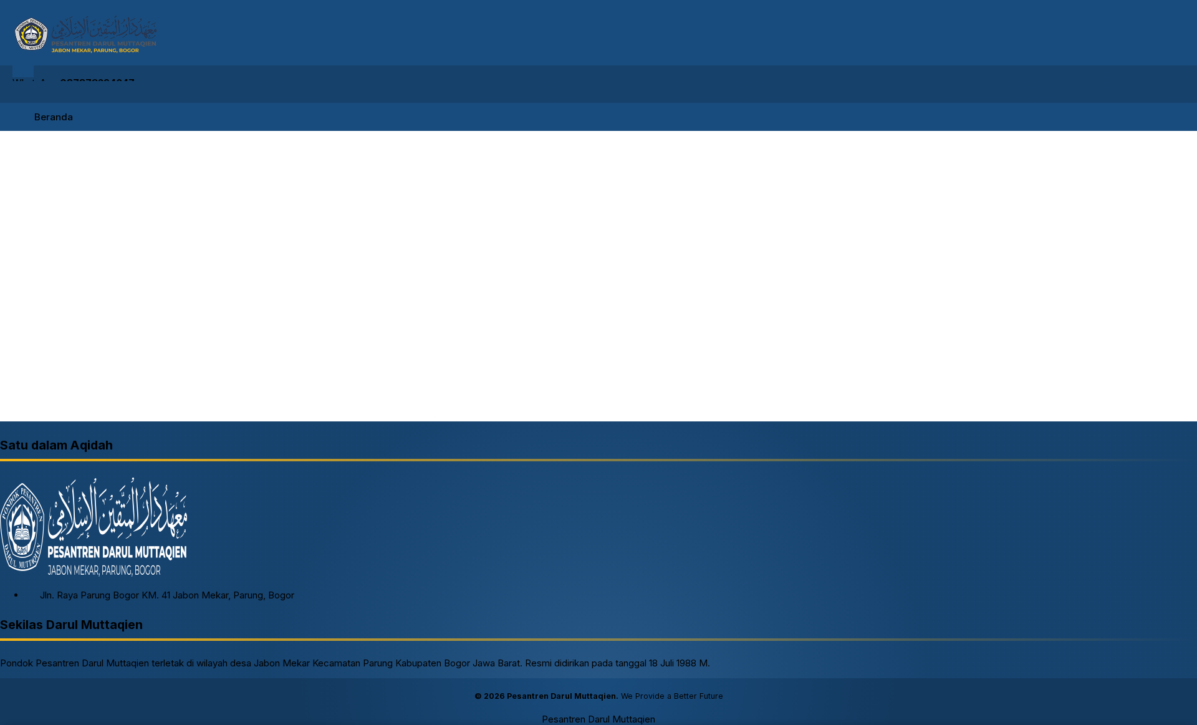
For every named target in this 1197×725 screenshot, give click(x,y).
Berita (20, 419)
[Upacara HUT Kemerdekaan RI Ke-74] (297, 333)
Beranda (53, 117)
